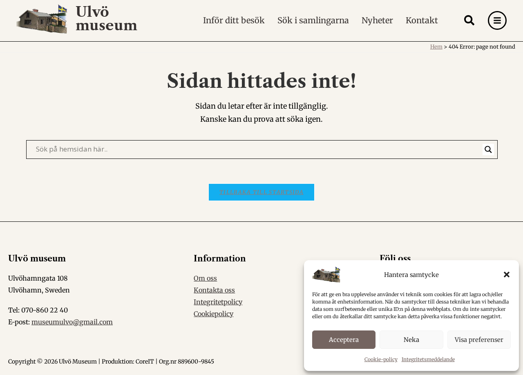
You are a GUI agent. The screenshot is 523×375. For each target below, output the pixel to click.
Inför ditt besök (234, 20)
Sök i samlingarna (313, 20)
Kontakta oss (214, 290)
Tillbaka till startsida (261, 192)
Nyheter (377, 20)
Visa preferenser (479, 340)
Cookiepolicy (213, 314)
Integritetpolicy (218, 302)
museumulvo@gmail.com (72, 322)
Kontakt (422, 20)
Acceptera (344, 340)
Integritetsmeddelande (428, 359)
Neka (411, 340)
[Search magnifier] (488, 149)
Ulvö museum (106, 18)
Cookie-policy (381, 359)
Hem (436, 46)
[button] (507, 274)
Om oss (205, 278)
